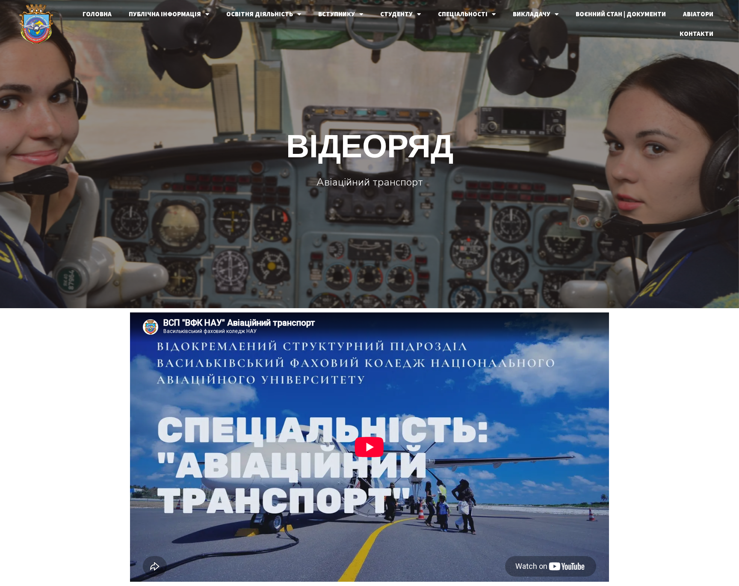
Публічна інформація (165, 14)
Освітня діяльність (259, 14)
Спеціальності (463, 14)
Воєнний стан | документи (621, 14)
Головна (97, 14)
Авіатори (698, 14)
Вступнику (336, 14)
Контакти (696, 33)
